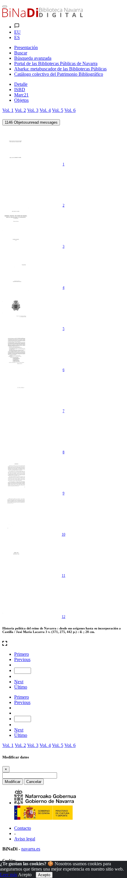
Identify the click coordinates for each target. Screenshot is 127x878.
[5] (15, 308)
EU (17, 32)
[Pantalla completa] (63, 644)
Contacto (22, 828)
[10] (15, 513)
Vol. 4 (45, 110)
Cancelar (33, 781)
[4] (15, 266)
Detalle (20, 84)
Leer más (8, 874)
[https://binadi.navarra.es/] (42, 15)
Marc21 (21, 94)
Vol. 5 (57, 110)
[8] (15, 431)
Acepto (25, 874)
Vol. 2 (20, 110)
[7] (15, 390)
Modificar (12, 781)
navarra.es (30, 848)
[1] (15, 143)
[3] (15, 225)
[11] (15, 554)
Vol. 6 (70, 110)
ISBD (19, 89)
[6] (15, 349)
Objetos (21, 100)
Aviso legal (24, 838)
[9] (15, 472)
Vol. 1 (8, 110)
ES (17, 37)
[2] (15, 184)
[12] (15, 595)
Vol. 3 (32, 110)
